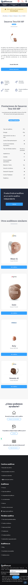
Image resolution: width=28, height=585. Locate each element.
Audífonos (6, 15)
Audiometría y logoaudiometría (9, 539)
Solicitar (14, 204)
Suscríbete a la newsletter (8, 551)
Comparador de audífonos (8, 495)
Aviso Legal (7, 569)
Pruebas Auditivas (6, 535)
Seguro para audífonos (8, 511)
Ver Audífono (14, 267)
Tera (20, 15)
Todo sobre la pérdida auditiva (9, 519)
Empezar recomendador (14, 419)
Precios (4, 487)
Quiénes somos (5, 555)
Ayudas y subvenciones (7, 507)
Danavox (15, 15)
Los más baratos (6, 499)
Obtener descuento (14, 69)
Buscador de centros (7, 467)
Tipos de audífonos (6, 491)
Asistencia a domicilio (7, 475)
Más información (14, 448)
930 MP (23, 15)
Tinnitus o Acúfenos (6, 523)
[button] (18, 1)
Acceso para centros (8, 479)
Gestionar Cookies (5, 567)
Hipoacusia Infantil (6, 527)
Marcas (11, 15)
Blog (3, 547)
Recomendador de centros (8, 471)
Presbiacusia (5, 531)
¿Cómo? (14, 433)
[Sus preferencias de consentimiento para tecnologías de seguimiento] (1, 438)
